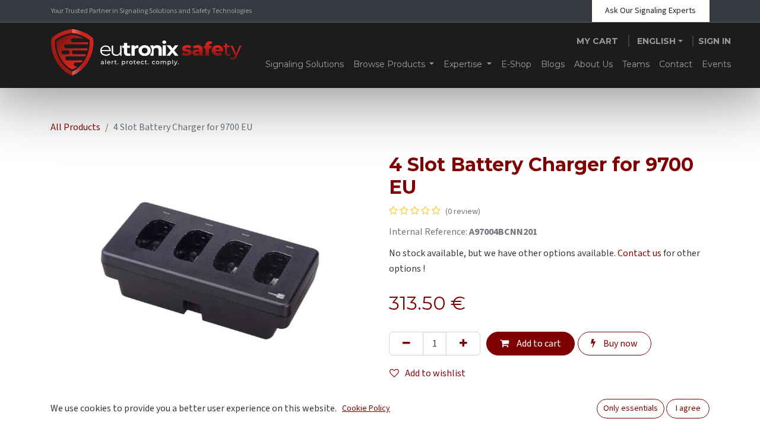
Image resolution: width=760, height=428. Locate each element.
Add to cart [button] (538, 343)
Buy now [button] (619, 343)
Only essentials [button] (630, 408)
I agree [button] (688, 408)
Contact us (639, 253)
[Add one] (463, 343)
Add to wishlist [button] (435, 373)
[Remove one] (406, 343)
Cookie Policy (366, 408)
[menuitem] (305, 64)
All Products (75, 127)
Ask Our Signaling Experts (650, 11)
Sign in (714, 41)
